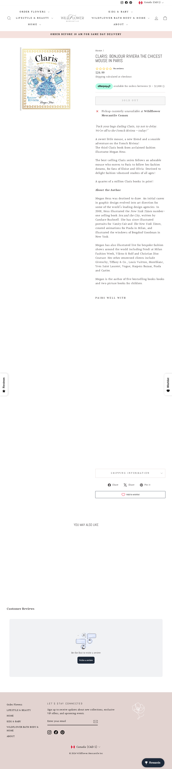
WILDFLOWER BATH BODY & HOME (119, 18)
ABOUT (119, 24)
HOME (33, 24)
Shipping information (130, 473)
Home (98, 51)
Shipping (100, 77)
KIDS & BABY (119, 12)
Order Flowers (33, 12)
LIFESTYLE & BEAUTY (33, 18)
